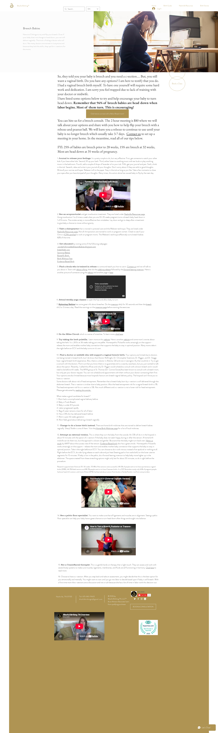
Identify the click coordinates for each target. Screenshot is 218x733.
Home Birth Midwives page (106, 428)
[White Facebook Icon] (138, 599)
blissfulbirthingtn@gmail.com (90, 599)
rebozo (90, 272)
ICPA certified (70, 234)
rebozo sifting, (82, 269)
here (111, 272)
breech (148, 304)
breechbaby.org (63, 249)
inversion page (101, 307)
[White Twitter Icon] (135, 599)
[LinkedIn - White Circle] (145, 599)
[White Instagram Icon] (141, 599)
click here (119, 334)
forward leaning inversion (133, 269)
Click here (150, 567)
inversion (114, 304)
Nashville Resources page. (134, 214)
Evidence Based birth (108, 443)
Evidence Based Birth (65, 261)
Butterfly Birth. (63, 255)
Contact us (133, 134)
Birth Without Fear (65, 258)
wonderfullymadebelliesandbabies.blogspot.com (76, 246)
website (127, 339)
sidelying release (104, 269)
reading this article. (83, 390)
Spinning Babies (63, 252)
